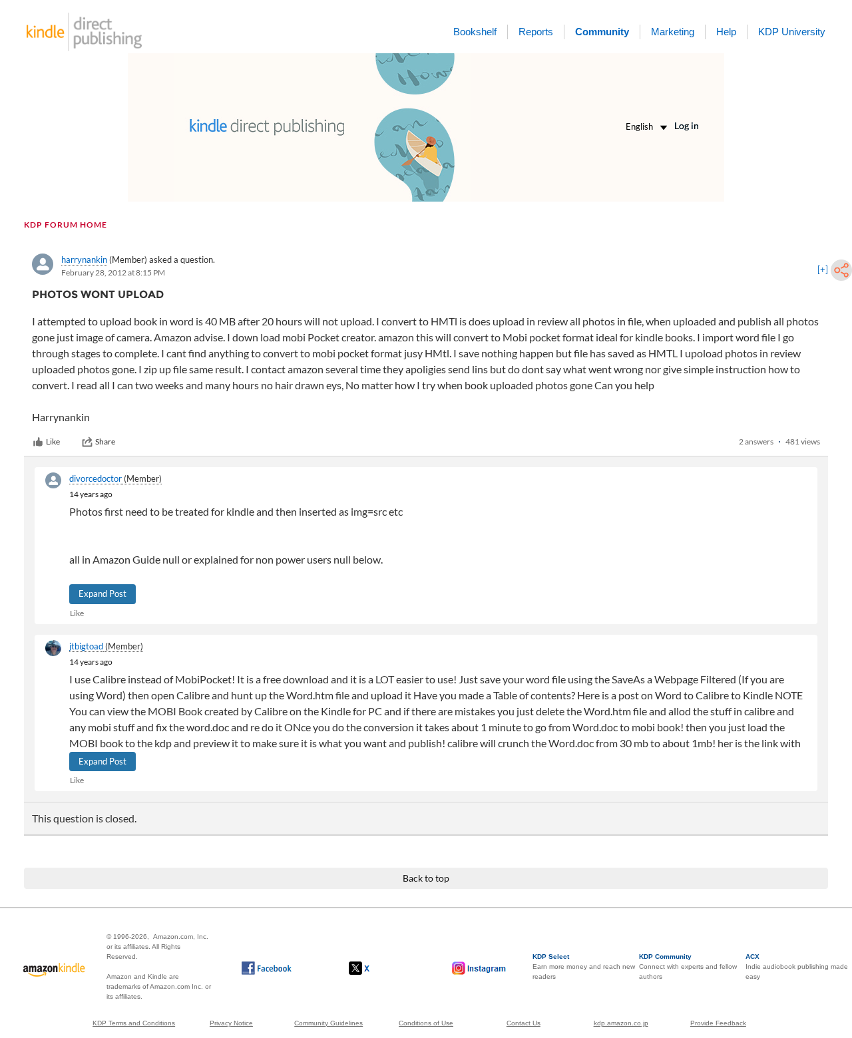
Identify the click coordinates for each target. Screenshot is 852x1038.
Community (602, 31)
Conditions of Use (426, 1023)
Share (105, 441)
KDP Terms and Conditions (134, 1023)
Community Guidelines (328, 1023)
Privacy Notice (231, 1023)
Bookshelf (475, 31)
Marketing (672, 31)
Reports (536, 31)
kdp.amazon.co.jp (621, 1023)
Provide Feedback (718, 1023)
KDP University (791, 31)
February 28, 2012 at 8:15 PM (113, 272)
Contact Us (523, 1023)
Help (726, 31)
